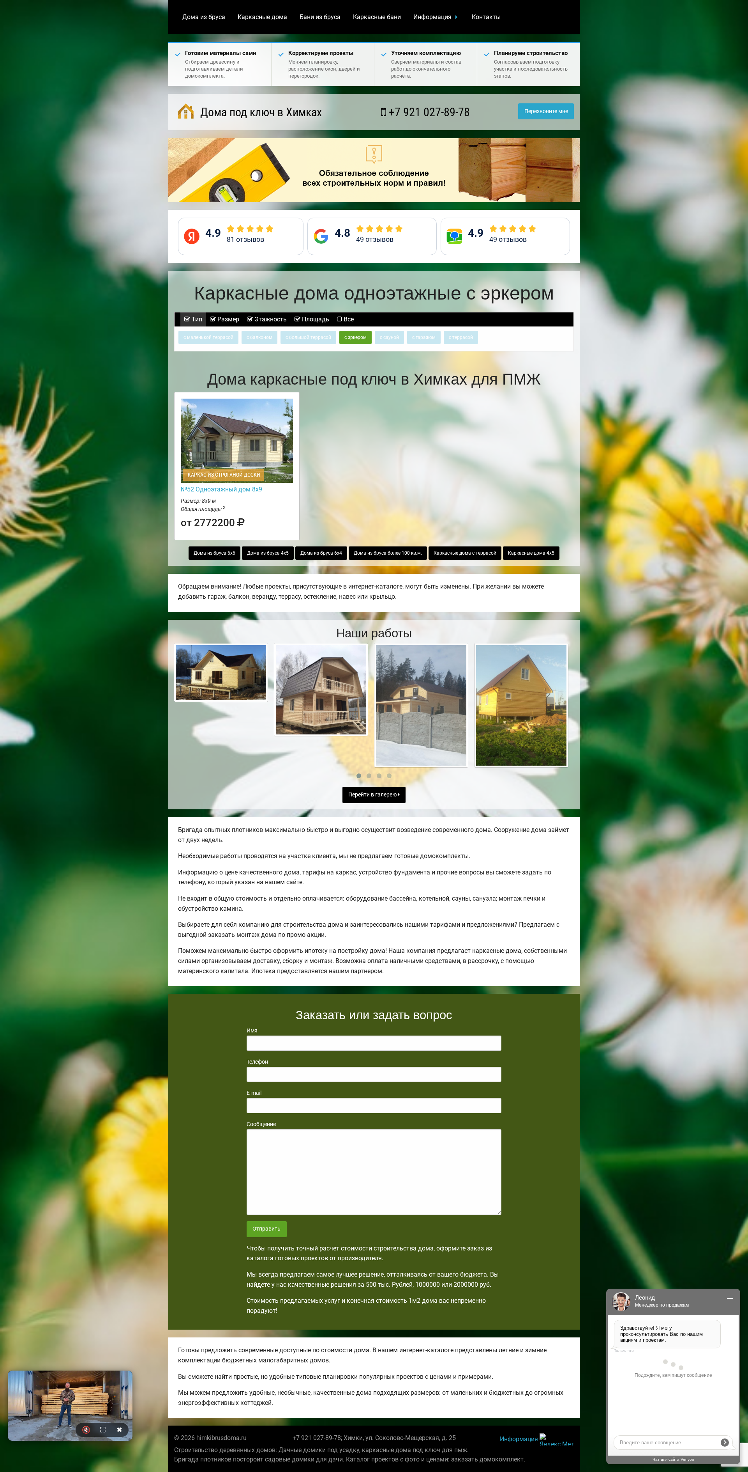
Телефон (257, 1062)
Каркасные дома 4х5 (531, 553)
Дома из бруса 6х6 (214, 553)
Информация (432, 17)
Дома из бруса (203, 17)
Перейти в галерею (373, 794)
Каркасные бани (377, 17)
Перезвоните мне (546, 111)
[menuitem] (203, 17)
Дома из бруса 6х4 (321, 553)
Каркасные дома (262, 17)
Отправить (266, 1228)
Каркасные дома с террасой (465, 553)
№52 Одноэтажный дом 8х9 (221, 489)
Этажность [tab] (270, 319)
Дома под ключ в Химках (260, 112)
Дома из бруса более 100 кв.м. (388, 553)
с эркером (355, 337)
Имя (252, 1030)
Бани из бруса (320, 17)
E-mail (254, 1093)
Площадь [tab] (314, 319)
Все (348, 319)
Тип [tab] (196, 319)
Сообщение (261, 1124)
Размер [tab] (227, 319)
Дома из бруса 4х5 (268, 553)
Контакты (486, 17)
